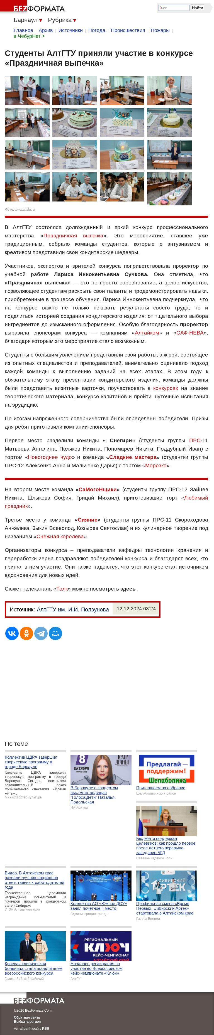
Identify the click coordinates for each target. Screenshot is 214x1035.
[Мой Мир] (55, 633)
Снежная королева (60, 536)
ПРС (195, 440)
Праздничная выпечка (73, 236)
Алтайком (147, 333)
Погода (96, 30)
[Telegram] (41, 633)
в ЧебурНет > (29, 36)
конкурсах (165, 388)
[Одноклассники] (26, 633)
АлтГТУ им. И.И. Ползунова (73, 609)
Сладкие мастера (132, 457)
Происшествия (128, 30)
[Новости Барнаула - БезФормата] (33, 7)
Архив (46, 30)
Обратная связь (27, 1017)
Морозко (156, 465)
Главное (23, 30)
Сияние (88, 520)
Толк (62, 589)
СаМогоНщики (98, 489)
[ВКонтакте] (12, 633)
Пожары (160, 30)
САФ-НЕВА (190, 333)
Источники (71, 30)
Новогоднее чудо (50, 457)
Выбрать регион (27, 1022)
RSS (45, 1029)
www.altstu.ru (25, 210)
